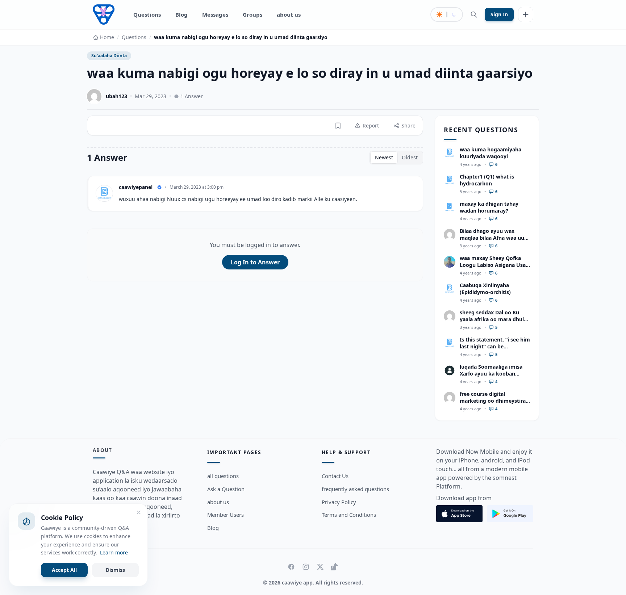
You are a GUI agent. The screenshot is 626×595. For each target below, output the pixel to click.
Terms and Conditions (349, 514)
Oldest (410, 157)
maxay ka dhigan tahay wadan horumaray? (489, 207)
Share (408, 125)
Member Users (225, 514)
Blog (181, 14)
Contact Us (335, 475)
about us (289, 14)
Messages (215, 14)
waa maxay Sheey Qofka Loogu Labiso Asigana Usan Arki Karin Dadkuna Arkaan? (494, 268)
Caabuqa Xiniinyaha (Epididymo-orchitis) (485, 289)
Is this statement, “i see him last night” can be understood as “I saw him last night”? (495, 350)
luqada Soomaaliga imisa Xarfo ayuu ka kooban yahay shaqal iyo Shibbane (493, 373)
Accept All (64, 569)
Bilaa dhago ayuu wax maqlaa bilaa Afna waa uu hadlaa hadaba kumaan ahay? (492, 241)
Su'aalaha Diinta (109, 56)
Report (371, 125)
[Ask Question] (525, 14)
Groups (252, 14)
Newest (384, 157)
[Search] (473, 14)
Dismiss (115, 569)
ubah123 (116, 96)
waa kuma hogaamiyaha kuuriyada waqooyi (490, 153)
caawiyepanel (136, 187)
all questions (223, 475)
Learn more (114, 552)
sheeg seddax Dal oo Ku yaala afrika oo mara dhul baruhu (492, 319)
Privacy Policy (339, 502)
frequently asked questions (355, 489)
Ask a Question (226, 489)
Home (107, 37)
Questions (147, 14)
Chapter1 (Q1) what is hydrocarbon (487, 180)
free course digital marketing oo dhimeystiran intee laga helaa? (494, 400)
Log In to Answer (255, 262)
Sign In (499, 14)
